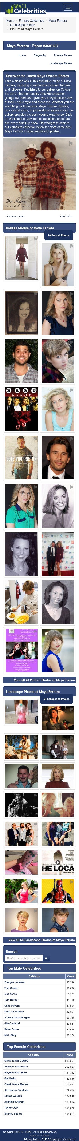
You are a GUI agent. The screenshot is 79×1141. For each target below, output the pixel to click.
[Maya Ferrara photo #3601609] (21, 650)
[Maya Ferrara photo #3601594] (58, 313)
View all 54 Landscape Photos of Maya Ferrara (41, 940)
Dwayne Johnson (14, 982)
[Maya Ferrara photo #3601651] (21, 776)
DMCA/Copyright (51, 1139)
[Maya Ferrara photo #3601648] (21, 891)
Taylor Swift (11, 1107)
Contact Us (69, 1139)
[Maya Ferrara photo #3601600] (58, 361)
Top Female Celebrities (26, 1046)
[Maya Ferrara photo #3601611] (21, 862)
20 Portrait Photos (59, 235)
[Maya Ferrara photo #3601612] (58, 833)
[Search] (46, 958)
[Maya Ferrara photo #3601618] (21, 833)
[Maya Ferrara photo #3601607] (58, 804)
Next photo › (67, 216)
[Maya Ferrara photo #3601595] (58, 264)
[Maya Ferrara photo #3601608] (21, 711)
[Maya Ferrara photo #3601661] (21, 554)
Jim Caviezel (12, 1023)
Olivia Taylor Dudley (16, 1060)
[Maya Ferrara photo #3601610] (58, 718)
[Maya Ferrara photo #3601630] (58, 862)
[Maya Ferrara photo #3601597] (21, 920)
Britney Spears (13, 1113)
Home (22, 55)
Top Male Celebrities (24, 968)
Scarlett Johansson (16, 1066)
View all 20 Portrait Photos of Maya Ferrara (44, 680)
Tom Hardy (10, 1000)
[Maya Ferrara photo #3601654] (21, 313)
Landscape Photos (61, 63)
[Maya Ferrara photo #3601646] (21, 361)
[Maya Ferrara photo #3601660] (58, 891)
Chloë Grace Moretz (16, 1084)
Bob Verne (10, 994)
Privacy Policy (32, 1139)
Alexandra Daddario (16, 1090)
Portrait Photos (63, 55)
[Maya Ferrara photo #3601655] (21, 747)
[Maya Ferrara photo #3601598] (58, 920)
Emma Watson (13, 1096)
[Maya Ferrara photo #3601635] (58, 457)
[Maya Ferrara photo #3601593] (58, 409)
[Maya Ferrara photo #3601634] (21, 804)
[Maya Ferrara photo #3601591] (58, 776)
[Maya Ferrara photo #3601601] (58, 650)
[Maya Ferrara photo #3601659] (58, 602)
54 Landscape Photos (57, 699)
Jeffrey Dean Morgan (17, 1017)
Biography (40, 55)
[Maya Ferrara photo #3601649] (21, 602)
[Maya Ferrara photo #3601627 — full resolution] (39, 174)
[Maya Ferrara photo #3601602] (21, 258)
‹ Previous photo (14, 216)
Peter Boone (11, 1029)
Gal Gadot (10, 1078)
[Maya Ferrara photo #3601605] (58, 747)
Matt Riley (10, 1035)
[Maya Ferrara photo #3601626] (21, 457)
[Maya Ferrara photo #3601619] (58, 554)
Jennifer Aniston (14, 1102)
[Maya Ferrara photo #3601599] (21, 506)
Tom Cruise (11, 988)
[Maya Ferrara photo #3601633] (58, 506)
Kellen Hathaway (14, 1011)
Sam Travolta (12, 1005)
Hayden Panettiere (15, 1072)
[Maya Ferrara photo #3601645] (21, 409)
